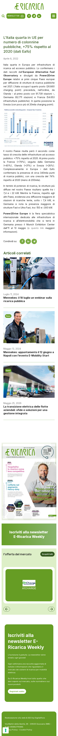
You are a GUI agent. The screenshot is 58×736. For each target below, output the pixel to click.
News (8, 262)
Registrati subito (17, 691)
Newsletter (13, 16)
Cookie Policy (25, 730)
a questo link (36, 228)
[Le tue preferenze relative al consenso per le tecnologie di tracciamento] (6, 730)
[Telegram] (34, 241)
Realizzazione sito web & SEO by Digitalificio (25, 718)
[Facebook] (22, 241)
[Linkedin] (28, 241)
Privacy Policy (11, 730)
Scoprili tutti (47, 554)
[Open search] (3, 16)
